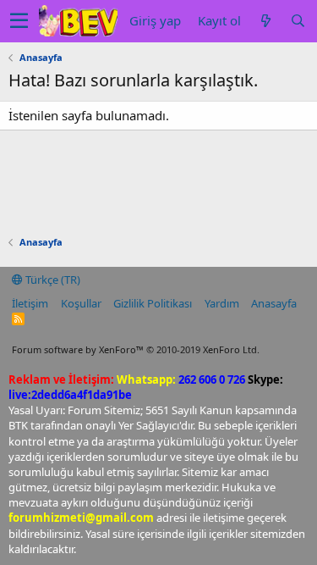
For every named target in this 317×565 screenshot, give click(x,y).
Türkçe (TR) (51, 279)
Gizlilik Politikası (152, 303)
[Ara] (297, 20)
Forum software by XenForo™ (136, 349)
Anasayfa (274, 303)
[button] (19, 21)
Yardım (222, 303)
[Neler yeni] (265, 20)
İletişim (30, 303)
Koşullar (81, 303)
